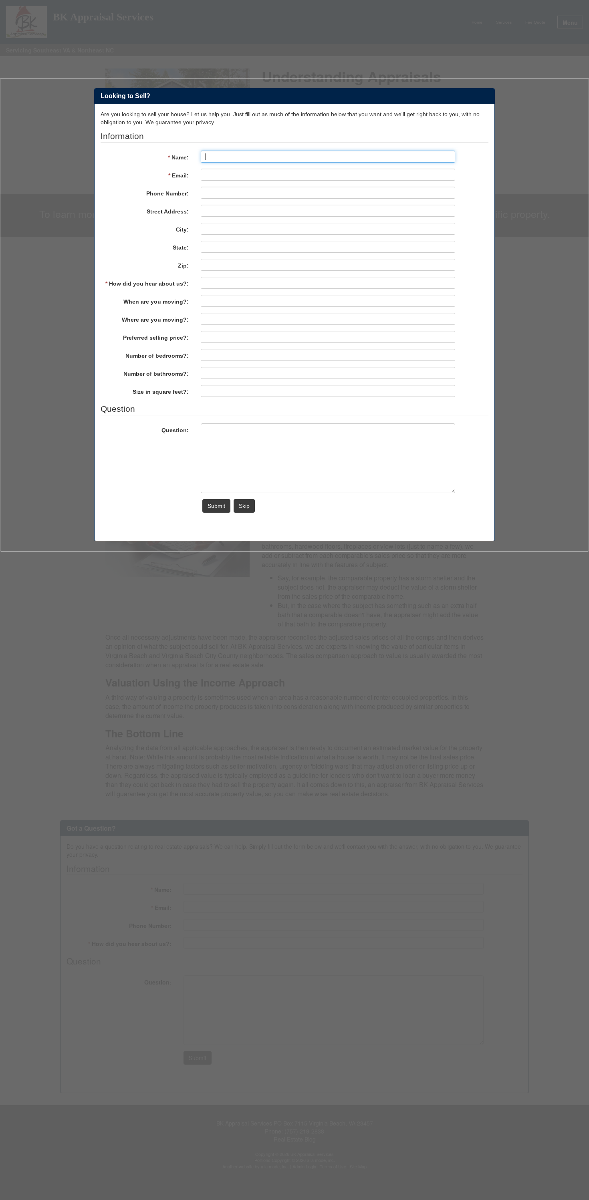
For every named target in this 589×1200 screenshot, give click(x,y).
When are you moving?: (156, 301)
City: (182, 229)
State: (181, 247)
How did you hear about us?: (147, 283)
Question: (175, 430)
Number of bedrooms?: (157, 355)
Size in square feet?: (161, 392)
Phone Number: (167, 193)
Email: (178, 175)
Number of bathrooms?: (156, 373)
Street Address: (168, 211)
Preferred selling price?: (156, 337)
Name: (178, 157)
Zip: (183, 265)
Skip (244, 506)
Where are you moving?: (155, 319)
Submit (216, 506)
